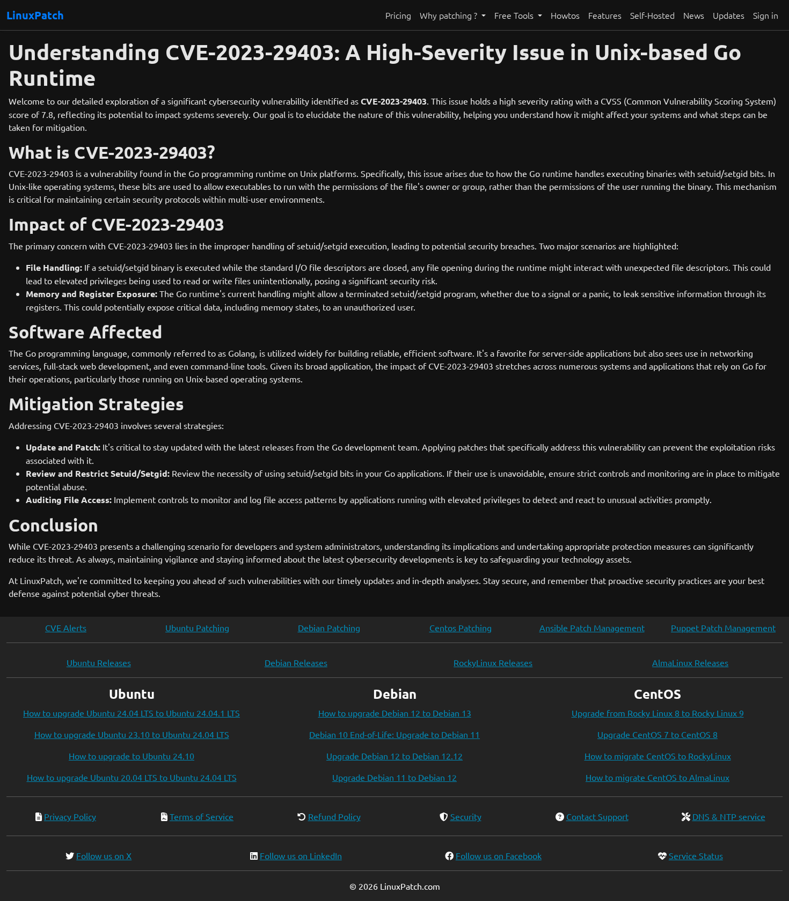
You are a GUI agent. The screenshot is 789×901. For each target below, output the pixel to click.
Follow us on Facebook (499, 855)
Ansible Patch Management (592, 627)
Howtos (565, 15)
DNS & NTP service (728, 816)
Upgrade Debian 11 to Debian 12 (394, 777)
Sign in (765, 15)
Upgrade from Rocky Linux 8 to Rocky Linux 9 (658, 712)
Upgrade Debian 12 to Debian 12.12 (394, 755)
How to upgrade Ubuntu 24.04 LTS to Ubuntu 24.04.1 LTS (131, 712)
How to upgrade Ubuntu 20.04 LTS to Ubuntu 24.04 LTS (132, 777)
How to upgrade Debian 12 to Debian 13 (394, 712)
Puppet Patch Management (723, 627)
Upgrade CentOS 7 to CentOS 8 (657, 734)
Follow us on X (104, 855)
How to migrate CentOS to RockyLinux (658, 755)
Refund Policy (334, 816)
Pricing (398, 15)
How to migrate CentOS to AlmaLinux (657, 777)
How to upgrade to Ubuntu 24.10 (131, 755)
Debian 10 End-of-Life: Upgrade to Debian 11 (394, 734)
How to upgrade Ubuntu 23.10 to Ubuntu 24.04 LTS (131, 734)
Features (605, 15)
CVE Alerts (65, 627)
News (693, 15)
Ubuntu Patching (197, 627)
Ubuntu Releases (99, 662)
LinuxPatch (35, 15)
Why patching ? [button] (449, 15)
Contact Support (597, 816)
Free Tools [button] (515, 15)
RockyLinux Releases (493, 662)
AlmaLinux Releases (690, 662)
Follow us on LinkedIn (301, 855)
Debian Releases (296, 662)
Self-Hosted (652, 15)
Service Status (696, 855)
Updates (728, 15)
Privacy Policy (70, 816)
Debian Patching (329, 627)
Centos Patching (460, 627)
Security (465, 816)
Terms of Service (201, 816)
